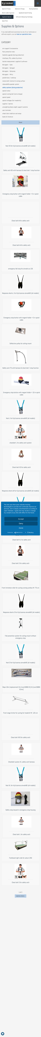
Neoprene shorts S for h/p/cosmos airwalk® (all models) (21, 612)
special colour (6, 91)
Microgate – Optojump (8, 71)
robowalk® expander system (10, 84)
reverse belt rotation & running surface (13, 81)
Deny (21, 523)
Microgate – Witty (7, 74)
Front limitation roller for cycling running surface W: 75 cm (20, 588)
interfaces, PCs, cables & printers (12, 58)
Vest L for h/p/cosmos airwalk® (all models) (20, 418)
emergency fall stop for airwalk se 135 (20, 269)
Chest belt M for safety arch (20, 221)
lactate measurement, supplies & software (14, 61)
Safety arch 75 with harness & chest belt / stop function (20, 368)
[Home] (9, 3)
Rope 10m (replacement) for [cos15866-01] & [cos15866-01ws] (21, 688)
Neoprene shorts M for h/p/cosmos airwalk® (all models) (20, 491)
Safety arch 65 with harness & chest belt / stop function (21, 170)
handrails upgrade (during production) (13, 55)
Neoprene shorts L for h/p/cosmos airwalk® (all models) (20, 293)
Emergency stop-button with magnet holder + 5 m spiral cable (20, 195)
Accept (21, 519)
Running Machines (33, 9)
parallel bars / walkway (9, 78)
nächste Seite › (20, 896)
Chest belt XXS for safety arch (20, 737)
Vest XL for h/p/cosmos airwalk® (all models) (20, 785)
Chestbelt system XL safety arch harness (21, 762)
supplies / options (7, 104)
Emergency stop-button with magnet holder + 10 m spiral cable (21, 393)
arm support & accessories (10, 48)
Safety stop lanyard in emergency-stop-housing (20, 810)
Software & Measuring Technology (24, 17)
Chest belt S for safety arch (20, 563)
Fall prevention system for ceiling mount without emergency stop (20, 637)
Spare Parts (5, 21)
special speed (6, 97)
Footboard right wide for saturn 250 (20, 858)
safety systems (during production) (12, 87)
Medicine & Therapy (20, 9)
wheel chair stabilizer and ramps (11, 113)
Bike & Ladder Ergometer (8, 13)
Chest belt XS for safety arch (21, 467)
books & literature (7, 117)
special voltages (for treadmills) (11, 100)
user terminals (6, 110)
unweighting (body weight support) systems (15, 107)
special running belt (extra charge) (12, 94)
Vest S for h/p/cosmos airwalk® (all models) (20, 662)
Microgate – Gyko (7, 65)
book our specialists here (24, 34)
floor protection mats (8, 52)
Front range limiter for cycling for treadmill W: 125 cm (20, 713)
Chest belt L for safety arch (21, 834)
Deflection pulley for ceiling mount (20, 343)
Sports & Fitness (6, 9)
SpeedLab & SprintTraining (25, 13)
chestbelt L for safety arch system (21, 443)
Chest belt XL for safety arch (21, 540)
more (21, 528)
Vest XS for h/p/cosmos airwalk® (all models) (20, 146)
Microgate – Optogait (8, 68)
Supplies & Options (6, 17)
